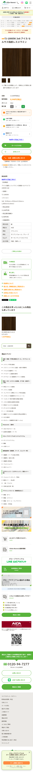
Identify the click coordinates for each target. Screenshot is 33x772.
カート (28, 8)
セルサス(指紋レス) (21, 22)
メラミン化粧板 (10, 22)
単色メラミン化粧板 (9, 387)
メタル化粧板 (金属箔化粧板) (11, 402)
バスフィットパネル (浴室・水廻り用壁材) (15, 367)
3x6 (18, 26)
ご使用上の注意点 (16, 251)
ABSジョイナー (7, 467)
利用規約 (5, 165)
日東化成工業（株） (9, 486)
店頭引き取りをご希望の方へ (13, 289)
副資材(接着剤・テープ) (10, 432)
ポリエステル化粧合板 (9, 408)
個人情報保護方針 (7, 734)
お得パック (6, 446)
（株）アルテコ (7, 483)
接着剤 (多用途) (7, 461)
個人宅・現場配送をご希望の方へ (14, 286)
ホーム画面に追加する (16, 763)
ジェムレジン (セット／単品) (11, 477)
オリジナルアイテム (8, 440)
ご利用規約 (5, 737)
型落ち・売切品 (7, 504)
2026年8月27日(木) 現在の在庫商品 (16, 589)
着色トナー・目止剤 (9, 480)
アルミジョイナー (8, 464)
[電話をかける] (18, 3)
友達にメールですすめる (11, 296)
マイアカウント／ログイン (9, 696)
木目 (24, 24)
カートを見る (5, 705)
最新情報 (4, 721)
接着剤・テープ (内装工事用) (11, 455)
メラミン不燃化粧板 (9, 364)
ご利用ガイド (5, 712)
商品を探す (5, 718)
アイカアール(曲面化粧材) (10, 374)
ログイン (6, 8)
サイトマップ (5, 743)
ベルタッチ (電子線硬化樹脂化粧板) (13, 399)
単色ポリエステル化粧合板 (10, 405)
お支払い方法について (11, 293)
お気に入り (18, 8)
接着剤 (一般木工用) (8, 458)
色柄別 (18, 24)
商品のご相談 (16, 615)
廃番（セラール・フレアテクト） (12, 501)
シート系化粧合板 (8, 411)
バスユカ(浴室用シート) (10, 371)
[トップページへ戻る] (9, 3)
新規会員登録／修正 (7, 699)
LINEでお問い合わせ (18, 680)
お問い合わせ (16, 673)
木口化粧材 (6, 417)
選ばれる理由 (5, 709)
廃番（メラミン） (8, 498)
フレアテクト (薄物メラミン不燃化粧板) (14, 393)
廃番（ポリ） (7, 495)
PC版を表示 (16, 17)
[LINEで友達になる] (26, 3)
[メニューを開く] (30, 3)
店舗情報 (4, 715)
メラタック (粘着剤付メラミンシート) (13, 396)
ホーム (2, 20)
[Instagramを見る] (22, 3)
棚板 (4, 443)
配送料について (8, 283)
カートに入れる (16, 145)
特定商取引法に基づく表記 (9, 740)
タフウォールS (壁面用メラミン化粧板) (14, 377)
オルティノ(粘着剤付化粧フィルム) (13, 420)
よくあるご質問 (6, 724)
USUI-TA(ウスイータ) (9, 429)
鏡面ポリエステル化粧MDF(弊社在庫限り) (15, 414)
